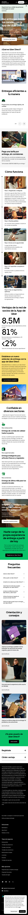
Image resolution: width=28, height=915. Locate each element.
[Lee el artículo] (14, 632)
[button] (14, 77)
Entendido (22, 911)
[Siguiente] (24, 124)
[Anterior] (20, 124)
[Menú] (26, 2)
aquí (19, 907)
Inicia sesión (14, 741)
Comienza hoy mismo (9, 39)
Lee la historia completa (10, 380)
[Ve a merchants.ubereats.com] (5, 2)
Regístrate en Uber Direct (14, 555)
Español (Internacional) (9, 888)
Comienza (21, 2)
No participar (14, 911)
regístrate (7, 198)
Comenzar (4, 10)
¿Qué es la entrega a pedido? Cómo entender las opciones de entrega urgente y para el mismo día (12, 648)
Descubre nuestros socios (10, 521)
